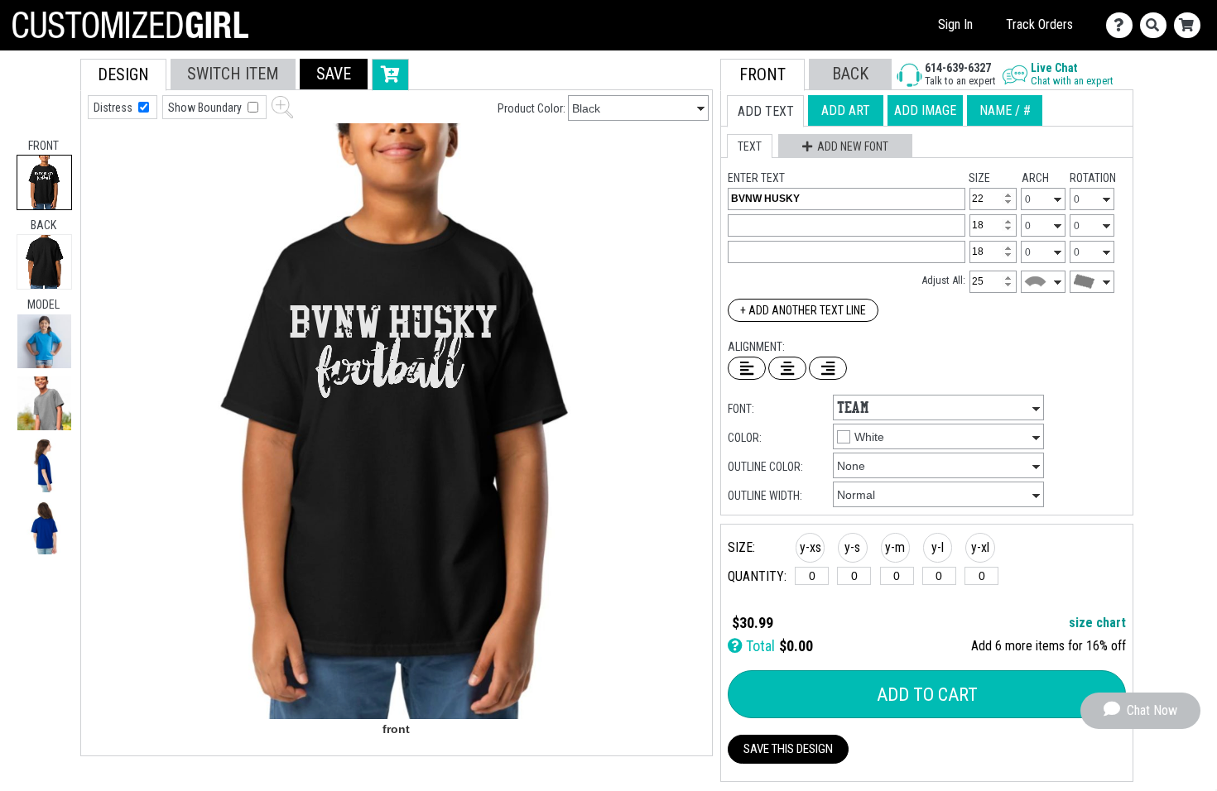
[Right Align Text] (828, 368)
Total (759, 645)
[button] (44, 341)
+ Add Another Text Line (803, 310)
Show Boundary (206, 107)
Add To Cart (927, 694)
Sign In (955, 24)
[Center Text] (787, 368)
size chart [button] (1097, 622)
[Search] (1157, 25)
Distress (114, 107)
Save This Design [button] (788, 748)
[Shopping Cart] (1191, 25)
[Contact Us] (1123, 25)
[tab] (44, 182)
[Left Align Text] (747, 368)
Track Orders (1039, 24)
